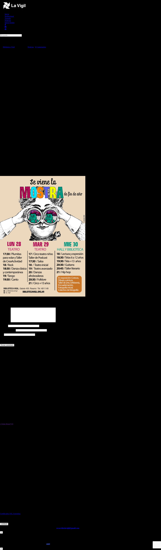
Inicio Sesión (9, 23)
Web (1, 335)
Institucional (9, 16)
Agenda (8, 18)
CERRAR (4, 524)
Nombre (4, 326)
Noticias (8, 21)
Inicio (7, 14)
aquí (48, 544)
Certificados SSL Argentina (10, 514)
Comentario (5, 322)
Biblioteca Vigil (9, 47)
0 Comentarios (40, 47)
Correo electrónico (7, 330)
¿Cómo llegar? (5, 424)
